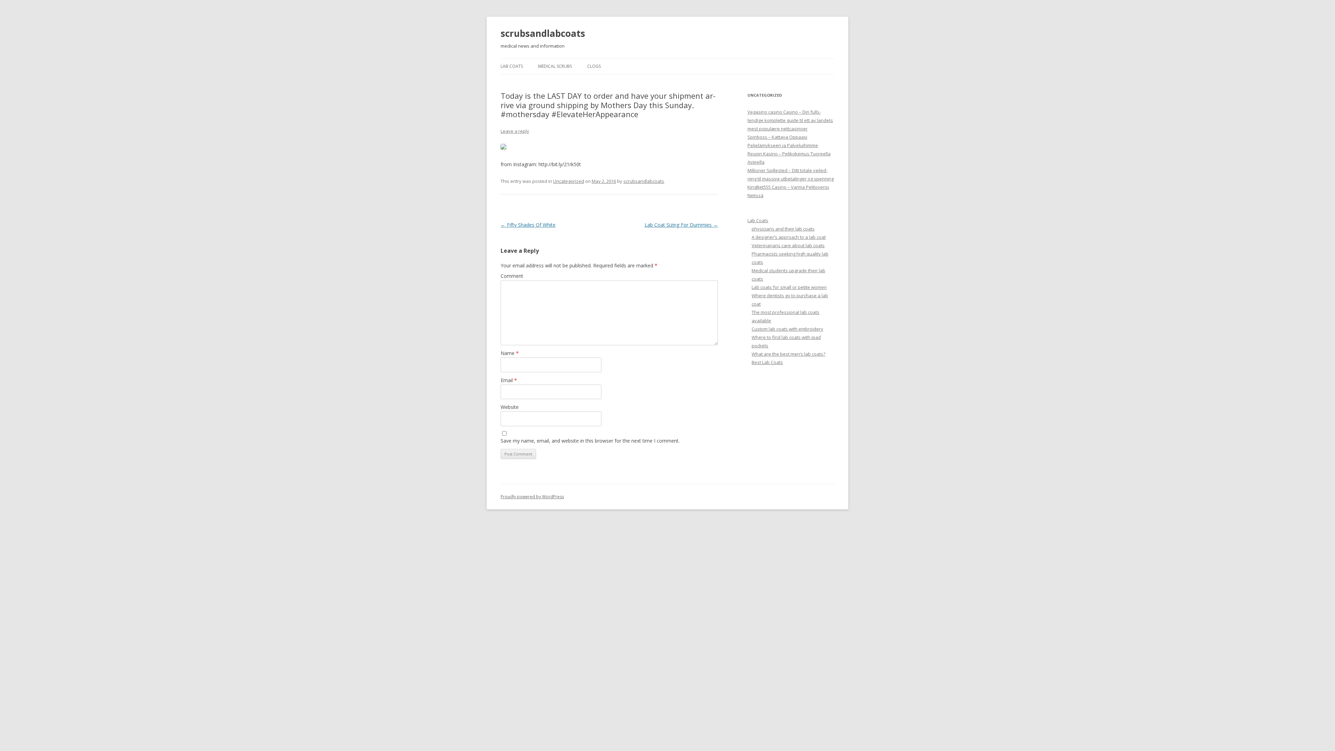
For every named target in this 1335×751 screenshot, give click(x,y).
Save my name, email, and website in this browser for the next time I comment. (590, 440)
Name (510, 353)
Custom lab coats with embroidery (787, 329)
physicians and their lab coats (783, 229)
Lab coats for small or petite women (789, 287)
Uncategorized (568, 181)
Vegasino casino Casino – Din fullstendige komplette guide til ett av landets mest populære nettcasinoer (790, 120)
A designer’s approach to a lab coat (789, 237)
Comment (512, 276)
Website (510, 407)
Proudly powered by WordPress (532, 497)
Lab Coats (512, 66)
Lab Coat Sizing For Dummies (681, 224)
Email (509, 380)
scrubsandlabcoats (543, 33)
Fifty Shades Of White (528, 224)
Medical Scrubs (555, 66)
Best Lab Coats (767, 362)
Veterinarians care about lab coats (788, 245)
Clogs (594, 66)
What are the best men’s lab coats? (788, 354)
